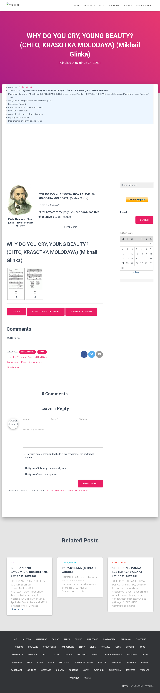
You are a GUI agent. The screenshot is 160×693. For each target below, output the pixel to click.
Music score (13, 362)
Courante (33, 647)
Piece (29, 662)
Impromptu (17, 655)
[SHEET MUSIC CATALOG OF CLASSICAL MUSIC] (13, 5)
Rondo (144, 662)
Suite (86, 670)
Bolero (78, 639)
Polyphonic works (84, 662)
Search (124, 212)
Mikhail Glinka (41, 357)
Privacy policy (143, 5)
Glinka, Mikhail (25, 87)
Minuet (95, 655)
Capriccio (126, 639)
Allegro (26, 639)
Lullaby (56, 655)
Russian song (35, 362)
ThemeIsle (148, 686)
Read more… (18, 609)
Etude (93, 647)
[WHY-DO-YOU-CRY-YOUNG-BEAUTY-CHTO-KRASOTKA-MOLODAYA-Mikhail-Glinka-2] (34, 279)
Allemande (41, 639)
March (69, 655)
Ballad (55, 639)
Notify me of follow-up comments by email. (46, 468)
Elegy (82, 647)
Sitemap (128, 5)
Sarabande (16, 670)
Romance (131, 662)
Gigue (142, 647)
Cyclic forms (49, 647)
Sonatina (73, 670)
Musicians (89, 5)
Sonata (60, 670)
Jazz (45, 655)
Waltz (88, 678)
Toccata (144, 670)
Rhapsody (117, 662)
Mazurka (82, 655)
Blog (102, 5)
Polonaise (64, 662)
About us (114, 5)
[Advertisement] (80, 148)
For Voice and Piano (23, 357)
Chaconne (141, 639)
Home (76, 5)
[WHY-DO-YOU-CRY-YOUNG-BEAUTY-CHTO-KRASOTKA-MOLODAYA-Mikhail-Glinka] (16, 279)
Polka (51, 662)
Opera (145, 655)
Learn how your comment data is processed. (67, 490)
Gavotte (130, 647)
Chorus (19, 647)
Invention (33, 655)
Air (12, 563)
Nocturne (132, 655)
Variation (74, 678)
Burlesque (92, 639)
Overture (17, 662)
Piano (42, 352)
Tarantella (115, 670)
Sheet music (13, 367)
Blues (67, 639)
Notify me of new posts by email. (41, 474)
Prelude (102, 662)
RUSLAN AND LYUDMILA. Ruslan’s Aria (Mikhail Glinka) (29, 572)
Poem (40, 662)
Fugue (118, 647)
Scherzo (32, 670)
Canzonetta (109, 639)
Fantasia (105, 647)
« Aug (136, 272)
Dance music (68, 647)
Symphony (99, 670)
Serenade (46, 670)
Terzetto (130, 670)
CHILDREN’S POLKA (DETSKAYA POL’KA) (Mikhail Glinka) (127, 572)
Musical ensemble (113, 655)
